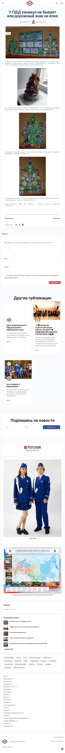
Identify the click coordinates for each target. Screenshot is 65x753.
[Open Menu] (3, 3)
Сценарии (48, 664)
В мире (26, 661)
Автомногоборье (9, 657)
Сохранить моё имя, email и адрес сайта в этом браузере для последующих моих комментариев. (31, 277)
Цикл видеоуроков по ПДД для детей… (20, 621)
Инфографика (34, 661)
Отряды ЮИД (8, 664)
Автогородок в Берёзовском (13, 385)
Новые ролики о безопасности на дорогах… (21, 638)
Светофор (40, 664)
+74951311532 (59, 741)
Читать (8, 341)
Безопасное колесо (35, 657)
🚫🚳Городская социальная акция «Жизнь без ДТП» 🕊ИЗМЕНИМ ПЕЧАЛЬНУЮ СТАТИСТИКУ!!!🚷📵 (46, 330)
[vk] (62, 749)
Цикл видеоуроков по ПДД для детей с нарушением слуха (16, 327)
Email (6, 267)
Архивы (6, 605)
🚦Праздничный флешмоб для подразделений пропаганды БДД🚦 (28, 643)
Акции (25, 657)
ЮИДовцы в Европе (19, 667)
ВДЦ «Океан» (8, 661)
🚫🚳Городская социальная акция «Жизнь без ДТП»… (24, 627)
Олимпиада (53, 661)
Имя (6, 258)
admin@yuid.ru (59, 737)
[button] (16, 225)
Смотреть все (9, 649)
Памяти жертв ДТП (20, 664)
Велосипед (18, 661)
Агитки (19, 657)
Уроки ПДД (7, 667)
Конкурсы (44, 661)
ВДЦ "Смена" (47, 657)
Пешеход (31, 664)
